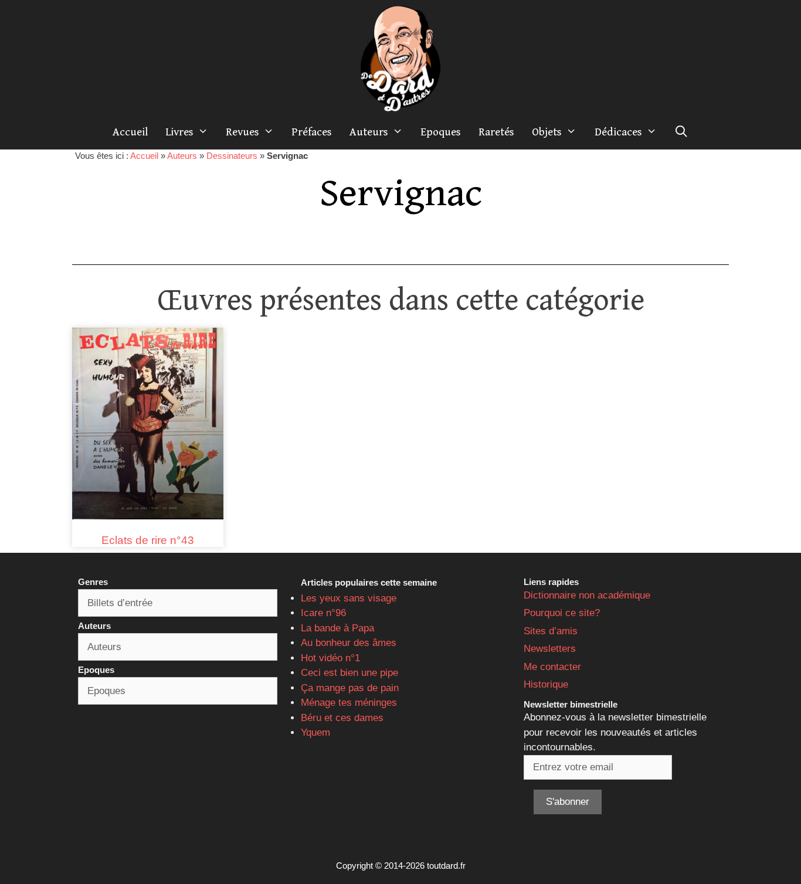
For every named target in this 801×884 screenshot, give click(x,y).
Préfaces (311, 131)
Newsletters (550, 648)
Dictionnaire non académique (587, 595)
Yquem (315, 732)
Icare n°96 (323, 612)
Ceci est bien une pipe (349, 672)
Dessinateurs (231, 156)
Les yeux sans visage (348, 598)
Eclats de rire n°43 (147, 540)
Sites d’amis (551, 631)
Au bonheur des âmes (348, 642)
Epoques (440, 131)
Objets (547, 131)
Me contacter (552, 666)
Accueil (130, 131)
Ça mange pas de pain (350, 687)
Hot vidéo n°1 (330, 658)
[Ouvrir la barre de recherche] (681, 131)
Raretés (496, 131)
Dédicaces (618, 131)
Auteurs (368, 131)
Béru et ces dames (342, 717)
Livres (179, 131)
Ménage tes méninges (349, 702)
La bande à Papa (337, 628)
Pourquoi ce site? (562, 612)
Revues (242, 131)
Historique (546, 684)
